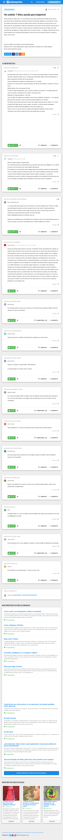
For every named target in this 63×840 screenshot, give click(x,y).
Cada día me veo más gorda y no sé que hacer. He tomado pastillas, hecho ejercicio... (29, 705)
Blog (17, 832)
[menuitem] (13, 54)
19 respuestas (10, 739)
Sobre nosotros (8, 832)
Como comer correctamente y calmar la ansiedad (22, 611)
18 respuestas (10, 727)
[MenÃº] (4, 2)
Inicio (3, 832)
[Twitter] (10, 835)
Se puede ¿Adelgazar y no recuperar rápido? (20, 653)
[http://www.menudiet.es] (37, 71)
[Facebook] (12, 835)
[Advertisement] (23, 38)
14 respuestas (10, 620)
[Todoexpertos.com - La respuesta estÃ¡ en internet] (14, 2)
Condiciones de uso (28, 832)
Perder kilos (8, 732)
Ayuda (14, 832)
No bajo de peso (10, 718)
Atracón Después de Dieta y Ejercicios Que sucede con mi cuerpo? (29, 759)
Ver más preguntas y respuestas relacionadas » (31, 773)
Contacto (21, 832)
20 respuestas (10, 634)
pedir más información (29, 595)
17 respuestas (10, 675)
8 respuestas (10, 754)
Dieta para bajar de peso (13, 666)
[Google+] (15, 835)
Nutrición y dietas (9, 9)
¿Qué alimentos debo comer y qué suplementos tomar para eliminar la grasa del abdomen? (30, 745)
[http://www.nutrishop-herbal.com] (24, 159)
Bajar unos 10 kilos (11, 639)
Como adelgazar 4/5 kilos (13, 625)
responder (17, 595)
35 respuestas (10, 661)
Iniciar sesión (40, 2)
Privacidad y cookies (38, 832)
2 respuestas (10, 768)
